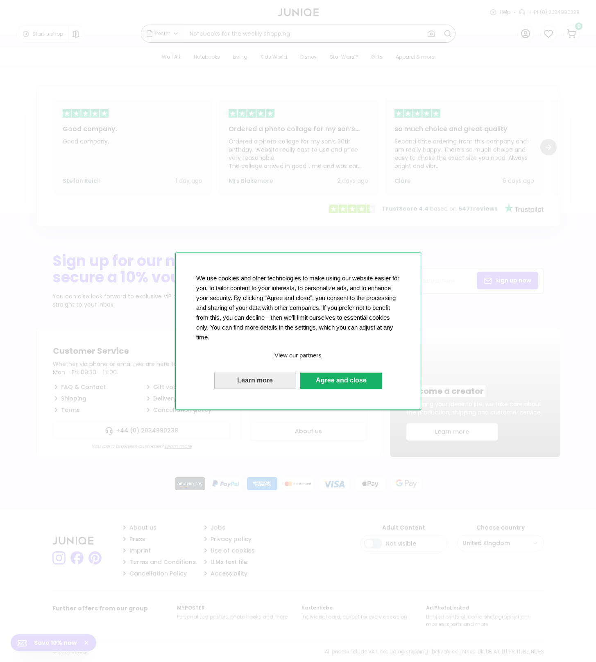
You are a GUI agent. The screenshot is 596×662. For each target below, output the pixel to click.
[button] (298, 355)
